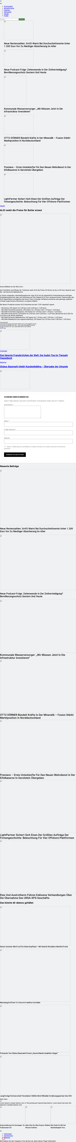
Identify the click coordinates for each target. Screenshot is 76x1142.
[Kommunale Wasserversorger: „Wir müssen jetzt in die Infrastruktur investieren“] (40, 90)
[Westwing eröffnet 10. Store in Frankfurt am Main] (35, 975)
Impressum (8, 1134)
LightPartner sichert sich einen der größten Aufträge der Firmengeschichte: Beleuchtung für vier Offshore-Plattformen (37, 200)
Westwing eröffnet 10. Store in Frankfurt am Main (20, 1003)
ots (5, 328)
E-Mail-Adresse (10, 429)
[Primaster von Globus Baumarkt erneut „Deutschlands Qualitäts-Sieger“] (35, 1028)
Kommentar (8, 405)
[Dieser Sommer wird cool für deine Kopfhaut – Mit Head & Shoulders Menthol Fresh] (35, 926)
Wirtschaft (7, 12)
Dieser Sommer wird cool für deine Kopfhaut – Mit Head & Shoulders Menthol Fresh (34, 947)
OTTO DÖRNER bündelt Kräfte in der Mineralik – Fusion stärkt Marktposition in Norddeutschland (37, 139)
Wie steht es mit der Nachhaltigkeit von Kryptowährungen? (58, 1127)
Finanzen (7, 10)
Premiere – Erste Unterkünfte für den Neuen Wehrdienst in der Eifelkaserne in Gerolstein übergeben (37, 168)
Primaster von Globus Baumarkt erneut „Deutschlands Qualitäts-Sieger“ (29, 1053)
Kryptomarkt (8, 6)
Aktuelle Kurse (9, 8)
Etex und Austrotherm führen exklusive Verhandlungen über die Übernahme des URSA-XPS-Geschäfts (36, 896)
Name (6, 421)
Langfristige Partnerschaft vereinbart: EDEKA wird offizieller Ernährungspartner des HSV (36, 1096)
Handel (6, 14)
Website (7, 438)
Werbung (7, 1138)
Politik (6, 16)
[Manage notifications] (3, 1138)
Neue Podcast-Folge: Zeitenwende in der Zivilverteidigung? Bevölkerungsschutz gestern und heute (35, 71)
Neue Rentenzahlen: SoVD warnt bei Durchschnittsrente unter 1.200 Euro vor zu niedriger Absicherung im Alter (37, 45)
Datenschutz (8, 1136)
